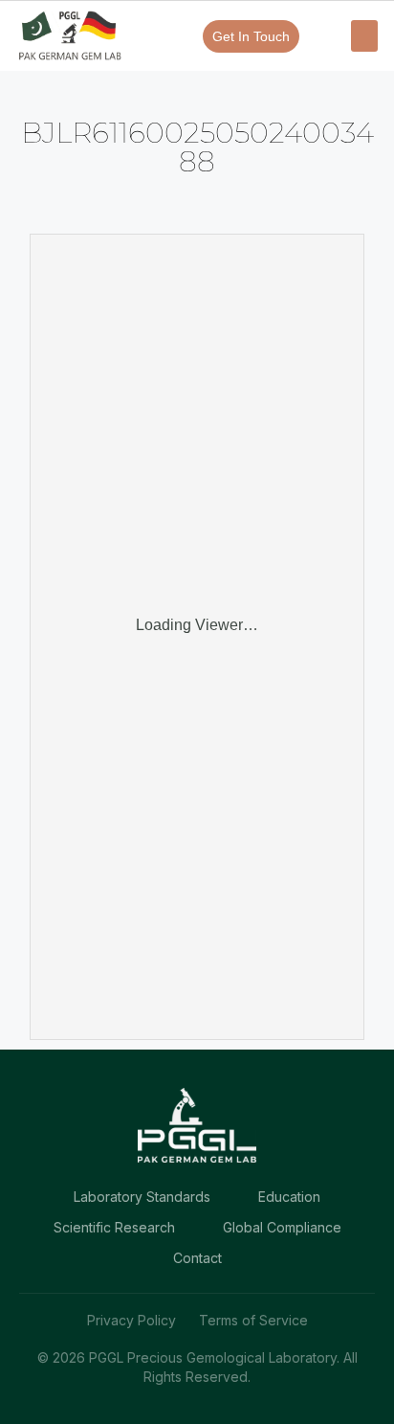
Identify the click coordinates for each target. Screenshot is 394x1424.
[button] (364, 36)
